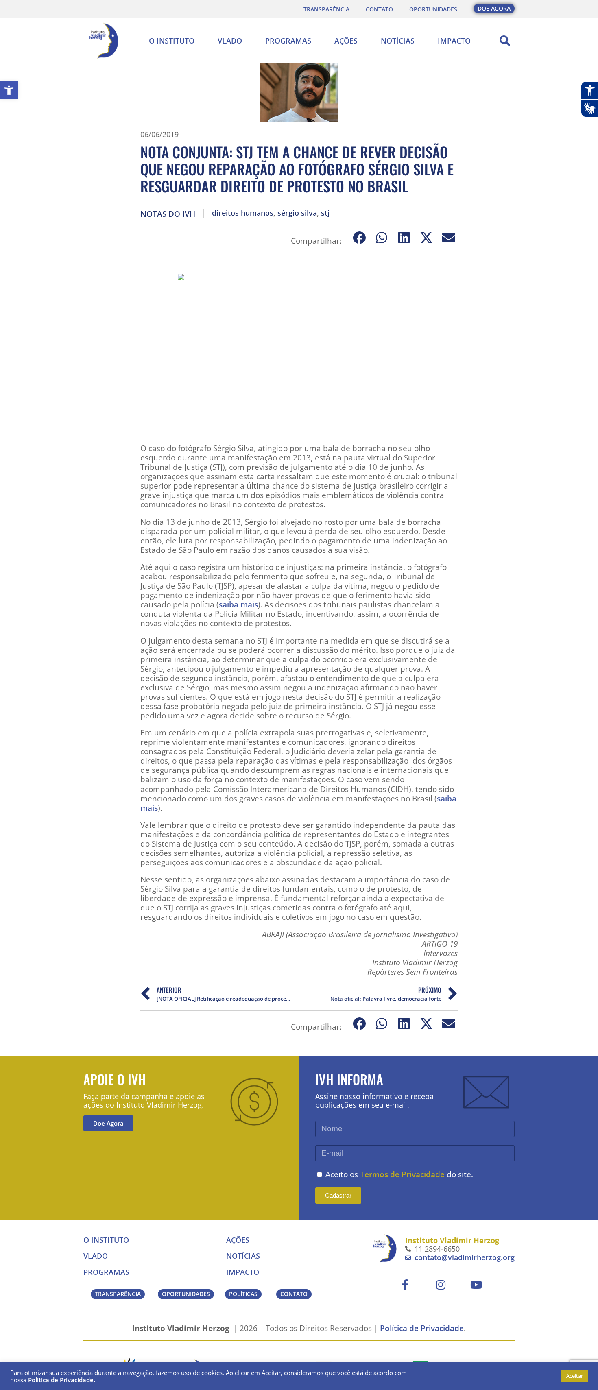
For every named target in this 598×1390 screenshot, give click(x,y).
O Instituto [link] (171, 41)
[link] (9, 90)
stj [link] (325, 213)
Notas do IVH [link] (167, 213)
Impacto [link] (454, 41)
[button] (505, 40)
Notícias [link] (398, 41)
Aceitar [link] (574, 1375)
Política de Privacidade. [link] (61, 1380)
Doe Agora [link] (108, 1123)
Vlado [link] (230, 41)
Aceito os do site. (399, 1174)
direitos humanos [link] (242, 213)
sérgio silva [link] (297, 213)
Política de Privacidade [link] (422, 1327)
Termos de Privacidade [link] (402, 1174)
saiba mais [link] (238, 604)
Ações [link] (346, 41)
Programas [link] (288, 41)
